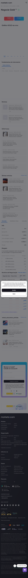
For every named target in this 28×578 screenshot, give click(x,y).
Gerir (14, 294)
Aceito (14, 290)
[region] (14, 289)
